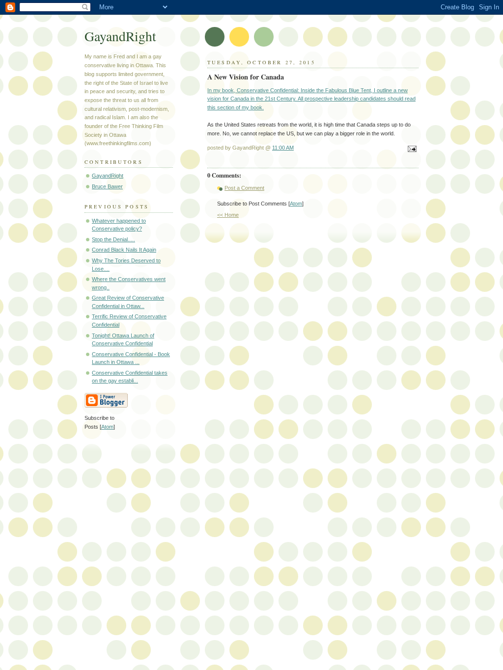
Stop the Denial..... (113, 239)
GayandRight (120, 36)
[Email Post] (411, 150)
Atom (296, 203)
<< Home (228, 215)
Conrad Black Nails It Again (124, 250)
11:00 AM (283, 148)
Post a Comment (244, 188)
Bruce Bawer (107, 186)
